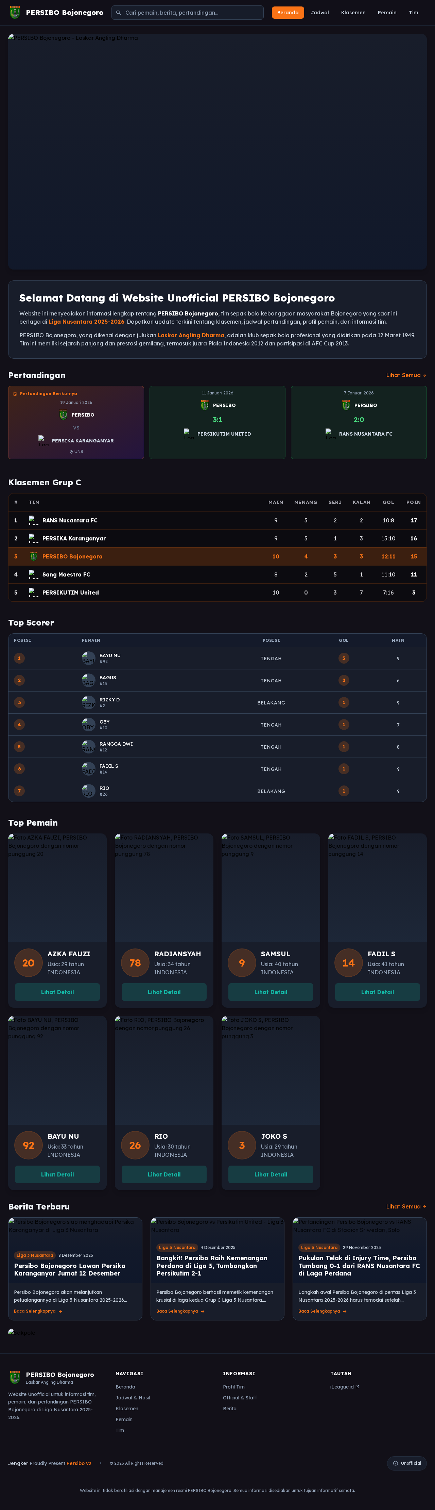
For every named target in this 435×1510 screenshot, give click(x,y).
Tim (413, 13)
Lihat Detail (57, 992)
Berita (230, 1409)
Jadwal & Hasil (133, 1398)
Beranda (288, 13)
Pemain (387, 13)
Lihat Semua (406, 375)
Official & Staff (240, 1398)
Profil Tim (234, 1387)
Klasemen (353, 13)
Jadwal (320, 13)
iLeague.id (344, 1387)
